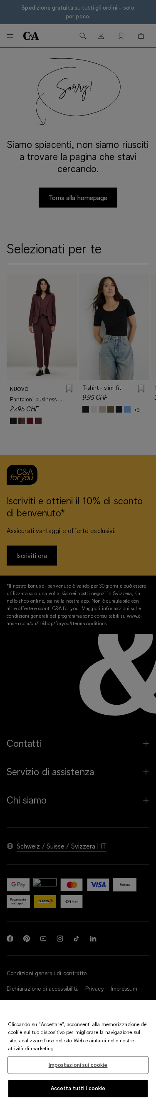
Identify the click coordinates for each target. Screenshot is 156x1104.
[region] (78, 1052)
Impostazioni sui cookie (78, 1064)
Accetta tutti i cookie (78, 1088)
